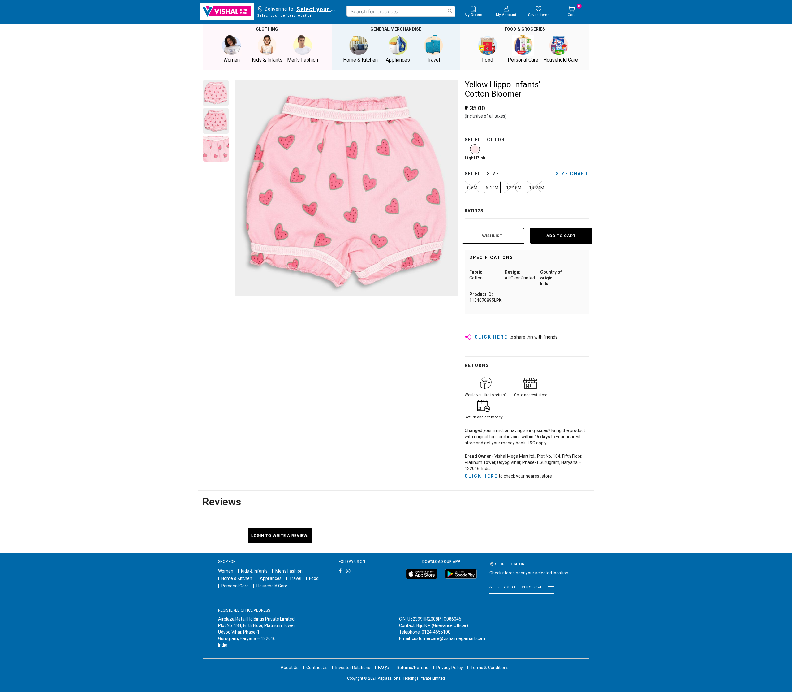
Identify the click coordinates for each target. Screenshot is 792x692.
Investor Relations (352, 667)
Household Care (271, 585)
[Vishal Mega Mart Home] (227, 11)
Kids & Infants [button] (267, 60)
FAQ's (383, 667)
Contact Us (317, 667)
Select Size (482, 173)
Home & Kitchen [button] (360, 60)
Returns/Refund (412, 667)
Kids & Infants (254, 571)
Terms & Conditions (490, 667)
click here (481, 476)
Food (314, 578)
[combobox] (400, 11)
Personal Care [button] (523, 60)
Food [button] (487, 60)
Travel (295, 578)
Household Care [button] (560, 60)
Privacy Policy (449, 667)
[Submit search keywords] (449, 11)
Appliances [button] (398, 60)
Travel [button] (433, 60)
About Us (290, 667)
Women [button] (231, 60)
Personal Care (235, 585)
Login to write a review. (280, 535)
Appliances (271, 578)
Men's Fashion (289, 571)
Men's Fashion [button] (302, 60)
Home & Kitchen (236, 578)
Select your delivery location (317, 9)
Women (225, 571)
